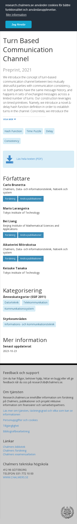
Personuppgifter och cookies (20, 420)
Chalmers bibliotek (14, 447)
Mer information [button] (16, 14)
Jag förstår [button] (18, 24)
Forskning (10, 198)
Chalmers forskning (14, 450)
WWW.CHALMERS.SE (15, 477)
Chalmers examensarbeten (19, 454)
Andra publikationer (30, 198)
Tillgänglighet (11, 425)
